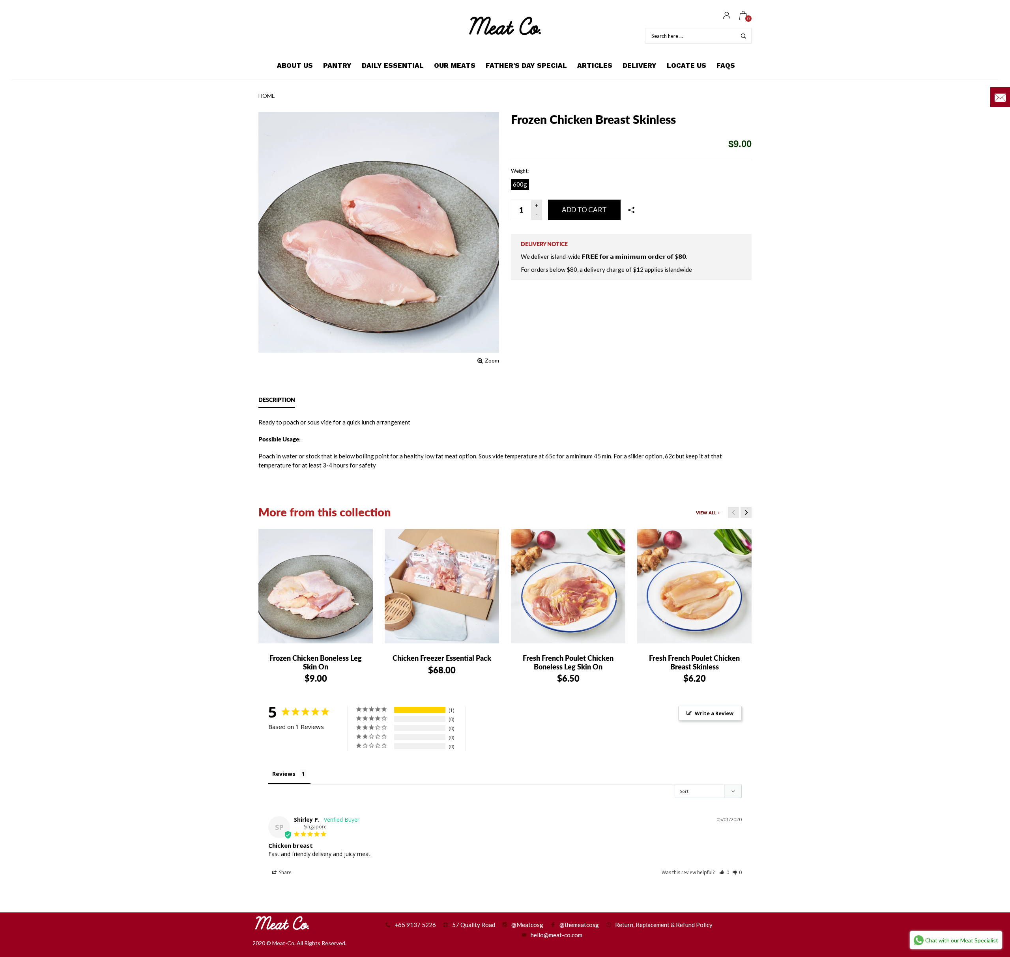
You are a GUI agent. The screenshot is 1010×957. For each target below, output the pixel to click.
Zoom (492, 360)
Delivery (639, 65)
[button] (724, 872)
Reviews (284, 774)
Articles (594, 65)
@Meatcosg (527, 924)
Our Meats (454, 65)
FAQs (725, 65)
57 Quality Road (473, 924)
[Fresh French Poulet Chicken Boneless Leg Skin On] (568, 586)
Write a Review (714, 713)
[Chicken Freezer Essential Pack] (442, 586)
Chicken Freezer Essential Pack (442, 658)
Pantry (337, 65)
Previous (733, 512)
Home (266, 95)
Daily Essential (393, 65)
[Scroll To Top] (988, 899)
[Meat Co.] (505, 26)
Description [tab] (276, 399)
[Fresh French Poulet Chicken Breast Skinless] (694, 586)
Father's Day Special (526, 65)
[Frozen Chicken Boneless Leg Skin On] (315, 586)
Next (746, 512)
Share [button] (285, 872)
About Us (295, 65)
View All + (708, 512)
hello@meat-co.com (556, 934)
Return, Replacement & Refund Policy (664, 924)
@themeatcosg (579, 924)
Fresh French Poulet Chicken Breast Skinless (694, 662)
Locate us (686, 65)
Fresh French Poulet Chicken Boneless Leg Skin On (568, 662)
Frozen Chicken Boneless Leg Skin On (315, 662)
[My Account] (726, 16)
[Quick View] (277, 541)
